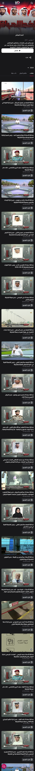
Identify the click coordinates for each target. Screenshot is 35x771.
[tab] (32, 73)
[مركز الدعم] (3, 766)
